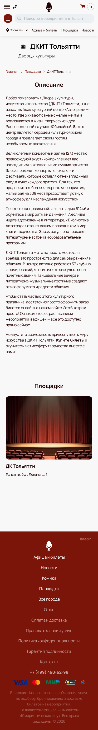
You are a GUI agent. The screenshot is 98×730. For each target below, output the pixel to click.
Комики (49, 578)
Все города (49, 599)
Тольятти (16, 30)
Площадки (69, 30)
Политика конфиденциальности (49, 640)
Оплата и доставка (49, 620)
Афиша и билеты (45, 30)
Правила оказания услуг (49, 630)
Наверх (84, 538)
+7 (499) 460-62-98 (49, 672)
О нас (49, 609)
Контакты (49, 661)
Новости (88, 30)
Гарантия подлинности (49, 651)
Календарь (8, 18)
